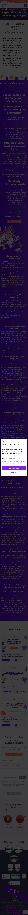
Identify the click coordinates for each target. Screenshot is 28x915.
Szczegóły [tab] (12, 444)
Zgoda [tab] (4, 444)
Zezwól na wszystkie (14, 468)
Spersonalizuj (13, 472)
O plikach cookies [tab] (22, 444)
